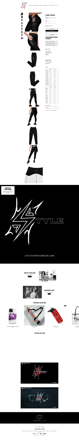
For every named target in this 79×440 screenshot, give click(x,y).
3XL (48, 23)
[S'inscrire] (45, 420)
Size (45, 19)
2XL (46, 23)
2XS (46, 21)
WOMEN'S (30, 276)
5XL (52, 23)
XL (55, 21)
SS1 (54, 5)
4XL (50, 23)
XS (48, 21)
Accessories (51, 5)
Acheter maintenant (51, 30)
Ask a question (47, 107)
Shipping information (47, 105)
